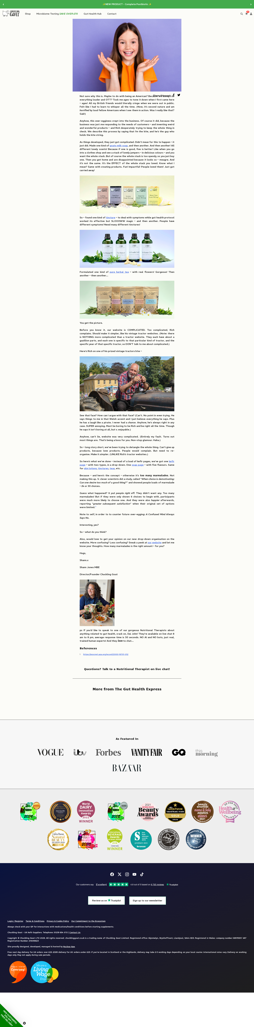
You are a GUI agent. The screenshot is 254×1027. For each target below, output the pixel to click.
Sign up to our (147, 900)
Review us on (100, 900)
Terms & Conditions (35, 921)
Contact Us (74, 932)
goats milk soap (119, 145)
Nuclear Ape (69, 946)
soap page (138, 464)
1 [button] (95, 506)
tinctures (103, 468)
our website (155, 542)
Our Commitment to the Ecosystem (88, 921)
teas (112, 468)
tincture (110, 217)
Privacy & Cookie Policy (58, 921)
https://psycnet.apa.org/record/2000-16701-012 (105, 654)
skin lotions (90, 468)
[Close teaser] (24, 1023)
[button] (12, 1015)
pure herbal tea (119, 271)
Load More (127, 703)
